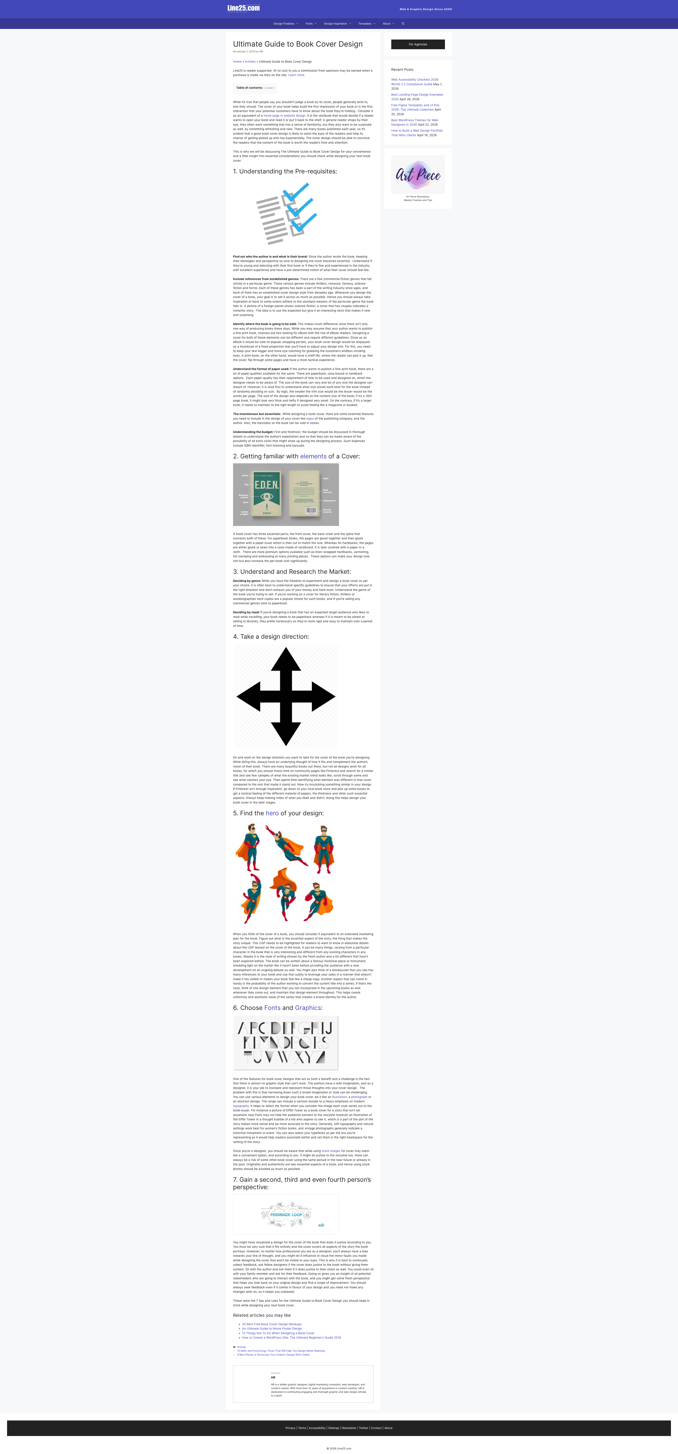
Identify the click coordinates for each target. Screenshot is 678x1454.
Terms (302, 1428)
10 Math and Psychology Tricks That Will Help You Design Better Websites (281, 1350)
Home (237, 61)
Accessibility (317, 1428)
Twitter (363, 1428)
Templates (364, 23)
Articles (250, 61)
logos (310, 418)
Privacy (290, 1428)
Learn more (296, 75)
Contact (376, 1428)
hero (272, 813)
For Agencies (418, 44)
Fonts (309, 23)
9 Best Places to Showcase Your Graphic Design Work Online (273, 1354)
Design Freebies (284, 23)
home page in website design (284, 115)
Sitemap (333, 1428)
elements (313, 456)
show (269, 87)
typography (241, 1106)
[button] (403, 23)
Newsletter (349, 1428)
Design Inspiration (335, 23)
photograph (359, 1097)
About (386, 23)
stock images (331, 1151)
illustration (339, 1097)
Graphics (308, 1007)
